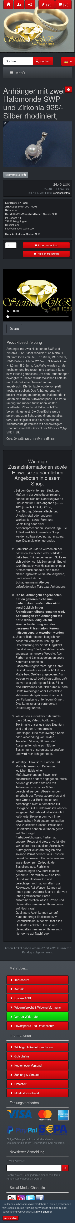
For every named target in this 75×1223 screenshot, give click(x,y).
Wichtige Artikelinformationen (33, 1047)
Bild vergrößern (14, 174)
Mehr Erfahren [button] (44, 1211)
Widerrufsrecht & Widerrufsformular (37, 1007)
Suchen (44, 61)
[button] (68, 61)
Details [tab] (14, 328)
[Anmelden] (65, 1168)
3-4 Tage (23, 202)
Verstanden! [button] (10, 1218)
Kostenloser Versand (27, 1065)
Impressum (21, 980)
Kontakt (18, 989)
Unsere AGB (22, 998)
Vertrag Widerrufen (26, 1016)
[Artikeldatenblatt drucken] (68, 89)
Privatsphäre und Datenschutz (33, 1026)
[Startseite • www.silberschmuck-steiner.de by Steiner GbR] (37, 25)
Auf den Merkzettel (47, 253)
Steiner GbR (33, 234)
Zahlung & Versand (26, 1075)
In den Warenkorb (47, 245)
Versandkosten (61, 193)
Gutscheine (21, 1056)
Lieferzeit (19, 1084)
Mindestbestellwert (26, 1093)
